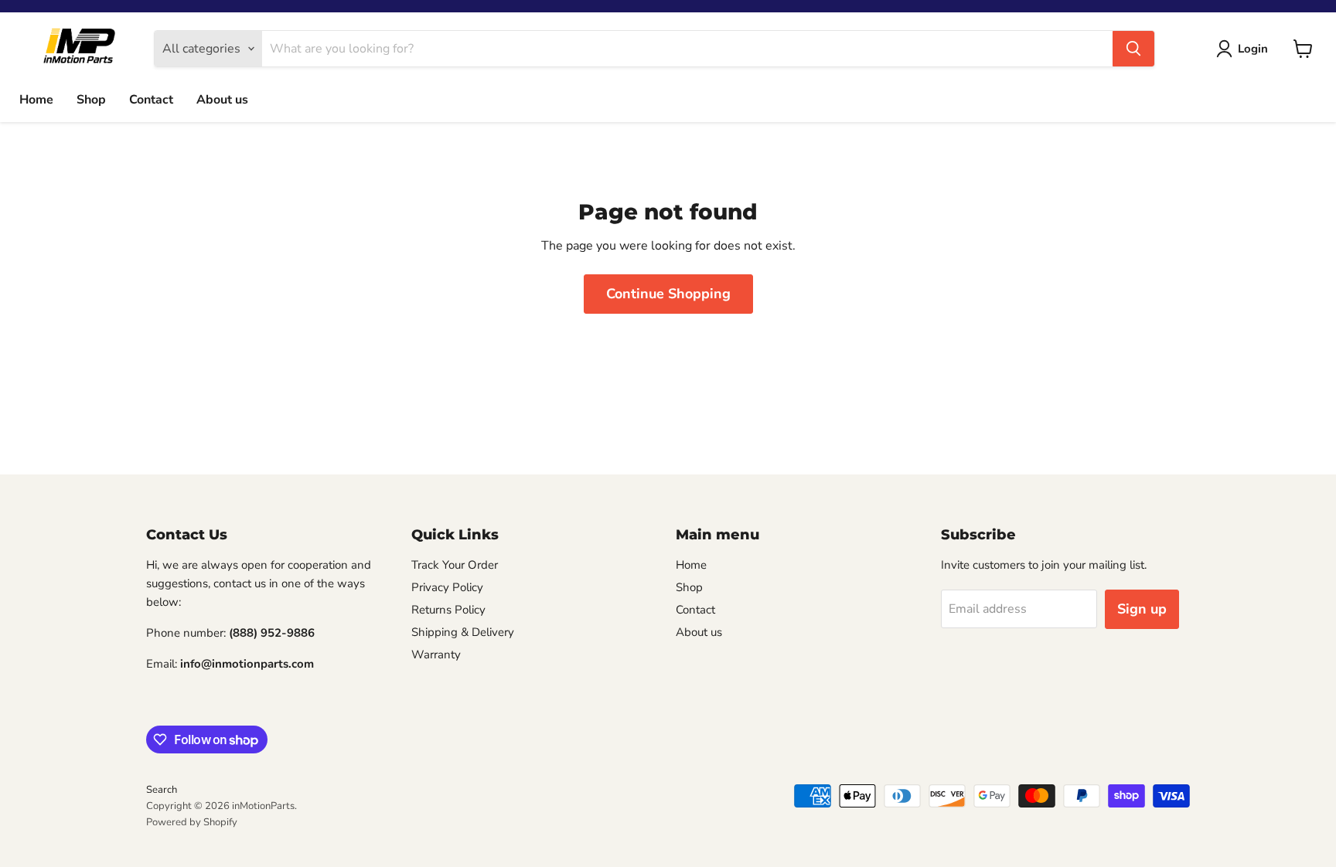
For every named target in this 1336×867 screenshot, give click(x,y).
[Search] (1133, 48)
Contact (151, 99)
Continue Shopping (668, 293)
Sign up (1142, 609)
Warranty (436, 654)
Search (161, 790)
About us (222, 99)
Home (36, 99)
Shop (91, 99)
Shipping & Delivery (462, 632)
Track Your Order (454, 565)
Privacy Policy (447, 587)
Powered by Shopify (191, 822)
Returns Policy (448, 609)
